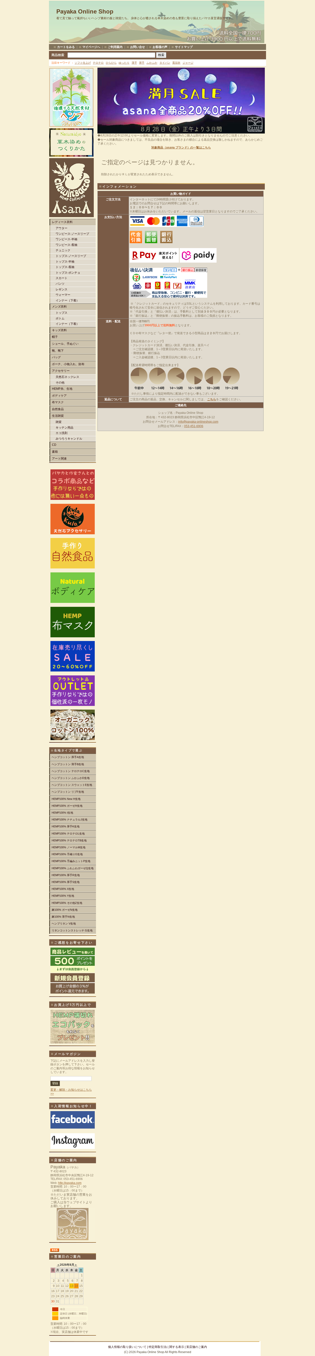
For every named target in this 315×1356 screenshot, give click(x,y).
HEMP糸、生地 (62, 388)
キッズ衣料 (59, 330)
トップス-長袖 (65, 267)
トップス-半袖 (65, 261)
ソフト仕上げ (83, 62)
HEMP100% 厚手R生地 (66, 875)
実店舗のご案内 (196, 1347)
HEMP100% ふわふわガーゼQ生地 (73, 868)
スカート (61, 278)
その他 (60, 382)
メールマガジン (67, 1054)
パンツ (60, 283)
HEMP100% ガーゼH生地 (67, 805)
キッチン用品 (64, 427)
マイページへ (91, 47)
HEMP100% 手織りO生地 (67, 854)
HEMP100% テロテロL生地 (68, 833)
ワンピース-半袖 (66, 239)
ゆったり (124, 62)
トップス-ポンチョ (68, 272)
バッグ (56, 357)
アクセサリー (61, 371)
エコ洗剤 (61, 433)
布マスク (58, 402)
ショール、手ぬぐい (65, 343)
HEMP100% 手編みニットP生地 (71, 861)
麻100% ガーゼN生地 (65, 909)
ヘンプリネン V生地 (64, 923)
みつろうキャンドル (69, 438)
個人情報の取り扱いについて (127, 1347)
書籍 (55, 451)
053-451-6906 (193, 426)
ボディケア (59, 395)
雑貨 (59, 422)
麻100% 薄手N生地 (63, 916)
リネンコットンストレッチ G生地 (72, 930)
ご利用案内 (115, 47)
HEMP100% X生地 (63, 888)
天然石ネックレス (67, 377)
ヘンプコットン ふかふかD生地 (71, 777)
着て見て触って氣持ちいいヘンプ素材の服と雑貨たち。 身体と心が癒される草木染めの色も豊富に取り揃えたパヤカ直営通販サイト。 (145, 18)
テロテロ (98, 62)
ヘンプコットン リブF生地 (68, 791)
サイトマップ (184, 47)
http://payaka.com (69, 1183)
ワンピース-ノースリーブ (72, 234)
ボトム (60, 318)
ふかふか (151, 62)
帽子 (55, 337)
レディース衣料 (62, 222)
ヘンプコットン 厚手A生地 (68, 757)
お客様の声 (160, 47)
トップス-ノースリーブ (71, 256)
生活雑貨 (58, 415)
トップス (61, 312)
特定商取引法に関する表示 (166, 1347)
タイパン (164, 62)
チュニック (63, 250)
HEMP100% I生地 (62, 812)
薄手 (134, 62)
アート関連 (59, 458)
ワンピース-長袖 (66, 245)
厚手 (141, 62)
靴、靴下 (58, 350)
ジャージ (188, 62)
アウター (61, 228)
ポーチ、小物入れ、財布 (68, 364)
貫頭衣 (176, 62)
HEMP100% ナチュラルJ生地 (69, 819)
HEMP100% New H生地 (66, 798)
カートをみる (66, 47)
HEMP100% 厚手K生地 (65, 826)
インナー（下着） (67, 300)
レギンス (61, 289)
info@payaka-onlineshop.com (198, 421)
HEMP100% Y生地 (63, 895)
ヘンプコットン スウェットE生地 (72, 784)
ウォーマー (63, 295)
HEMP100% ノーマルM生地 (68, 847)
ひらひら (111, 62)
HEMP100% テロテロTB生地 (69, 840)
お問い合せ (137, 47)
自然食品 (58, 409)
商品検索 (57, 55)
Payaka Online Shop (84, 11)
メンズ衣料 (59, 306)
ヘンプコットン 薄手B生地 (68, 764)
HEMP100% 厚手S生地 (65, 881)
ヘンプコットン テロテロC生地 (71, 771)
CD (54, 445)
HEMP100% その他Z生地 (67, 902)
